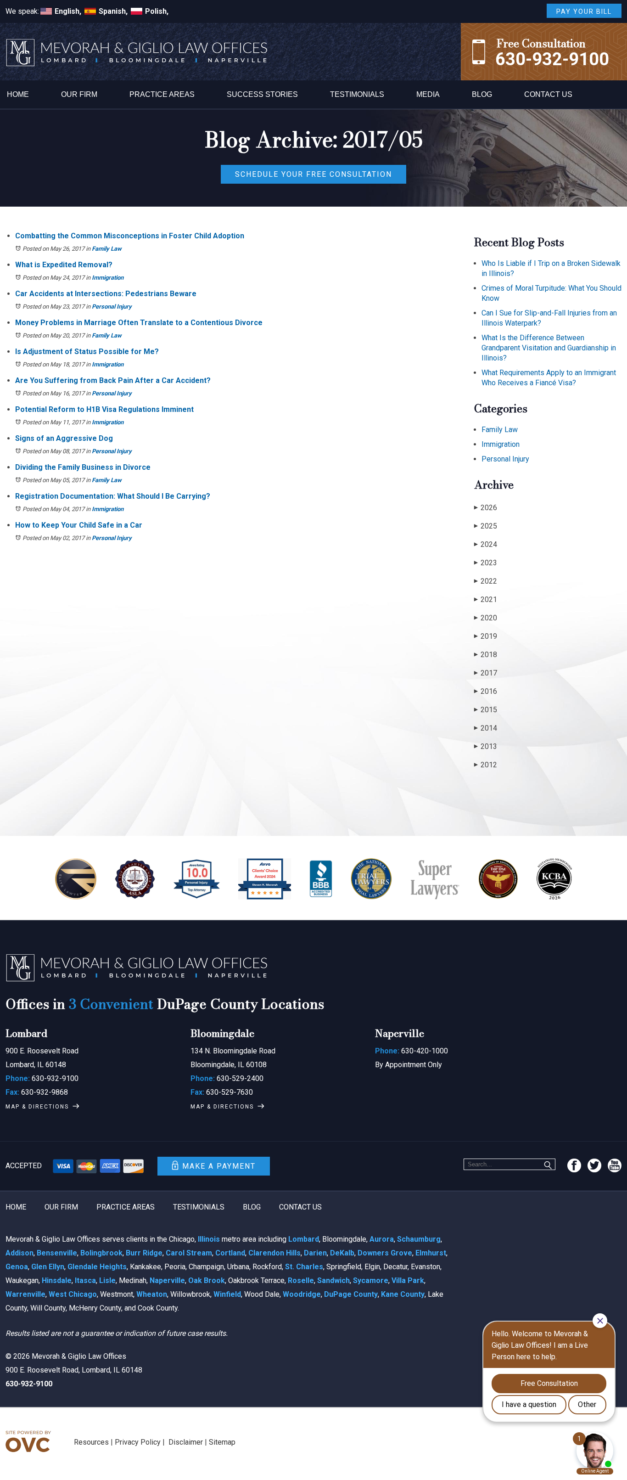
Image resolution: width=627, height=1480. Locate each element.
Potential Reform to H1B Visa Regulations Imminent (104, 409)
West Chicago (73, 1294)
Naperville (167, 1280)
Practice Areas (162, 94)
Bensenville (57, 1253)
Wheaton (151, 1294)
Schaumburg (419, 1239)
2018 (485, 654)
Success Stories (262, 94)
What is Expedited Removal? (63, 264)
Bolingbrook (101, 1253)
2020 (485, 617)
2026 (485, 507)
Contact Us (548, 94)
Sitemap (222, 1442)
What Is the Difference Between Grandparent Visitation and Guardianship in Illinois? (548, 347)
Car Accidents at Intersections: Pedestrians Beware (105, 293)
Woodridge (302, 1294)
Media (428, 94)
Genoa (17, 1266)
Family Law (107, 248)
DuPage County (351, 1294)
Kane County (403, 1294)
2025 (485, 526)
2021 (485, 599)
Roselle (301, 1280)
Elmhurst (430, 1253)
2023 (485, 562)
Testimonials (357, 94)
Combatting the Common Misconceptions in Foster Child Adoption (129, 235)
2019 (485, 636)
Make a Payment (219, 1166)
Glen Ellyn (47, 1266)
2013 (485, 746)
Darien (315, 1253)
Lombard (303, 1239)
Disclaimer (185, 1442)
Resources (91, 1442)
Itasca (85, 1280)
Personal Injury (112, 306)
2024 (485, 544)
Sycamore (370, 1280)
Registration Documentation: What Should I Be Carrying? (112, 496)
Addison (20, 1253)
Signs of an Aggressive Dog (64, 438)
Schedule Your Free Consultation (313, 174)
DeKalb (342, 1253)
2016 (485, 691)
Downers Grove (385, 1253)
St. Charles (304, 1266)
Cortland (230, 1253)
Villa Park (408, 1280)
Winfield (227, 1294)
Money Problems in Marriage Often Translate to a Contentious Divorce (139, 322)
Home (18, 94)
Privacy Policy (138, 1442)
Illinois (209, 1239)
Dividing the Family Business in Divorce (83, 467)
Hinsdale (57, 1280)
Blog (482, 94)
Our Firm (79, 94)
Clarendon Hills (274, 1253)
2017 (485, 673)
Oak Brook (206, 1280)
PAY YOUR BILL (584, 11)
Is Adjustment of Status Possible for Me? (87, 351)
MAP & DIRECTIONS (37, 1106)
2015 (485, 709)
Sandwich (333, 1280)
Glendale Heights (97, 1266)
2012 (485, 764)
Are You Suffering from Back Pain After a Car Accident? (113, 380)
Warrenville (25, 1294)
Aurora (381, 1239)
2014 (485, 728)
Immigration (107, 277)
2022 (485, 581)
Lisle (107, 1280)
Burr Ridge (144, 1253)
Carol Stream (189, 1253)
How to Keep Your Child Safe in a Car (78, 525)
